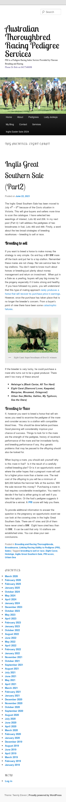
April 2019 (10, 753)
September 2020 (14, 711)
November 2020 (13, 703)
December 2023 (13, 607)
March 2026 (11, 576)
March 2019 (11, 757)
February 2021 (13, 691)
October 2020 (12, 707)
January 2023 (12, 626)
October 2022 (12, 630)
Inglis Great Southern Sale (28, 554)
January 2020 (12, 737)
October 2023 (12, 610)
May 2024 (10, 595)
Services (36, 124)
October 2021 (12, 661)
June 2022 (10, 637)
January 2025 (12, 587)
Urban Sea (10, 557)
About (20, 116)
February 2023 (13, 622)
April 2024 (10, 599)
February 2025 (13, 584)
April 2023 (10, 618)
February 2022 (13, 649)
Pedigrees (33, 116)
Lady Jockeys (51, 116)
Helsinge (9, 554)
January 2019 (12, 764)
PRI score (48, 554)
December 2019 (13, 741)
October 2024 (12, 591)
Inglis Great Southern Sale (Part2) (24, 175)
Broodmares (11, 547)
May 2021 (10, 680)
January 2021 (12, 695)
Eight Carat (51, 550)
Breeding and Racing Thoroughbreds (34, 544)
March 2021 (11, 688)
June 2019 (10, 749)
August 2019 (12, 745)
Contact (23, 124)
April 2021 (10, 684)
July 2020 (10, 718)
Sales (8, 550)
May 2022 (10, 641)
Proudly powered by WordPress (45, 795)
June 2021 (10, 676)
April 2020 (10, 726)
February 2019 (13, 761)
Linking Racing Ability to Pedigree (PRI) (39, 547)
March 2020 (11, 730)
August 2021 (12, 668)
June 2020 (10, 722)
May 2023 (10, 614)
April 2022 (10, 645)
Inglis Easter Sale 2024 (17, 131)
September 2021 (14, 664)
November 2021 (13, 657)
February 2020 (13, 734)
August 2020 (12, 715)
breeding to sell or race (33, 550)
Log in (8, 781)
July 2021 (10, 672)
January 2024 (12, 603)
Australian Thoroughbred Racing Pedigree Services (32, 41)
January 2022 (12, 653)
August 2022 (12, 634)
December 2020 (13, 699)
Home (9, 116)
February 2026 (13, 580)
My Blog (10, 124)
